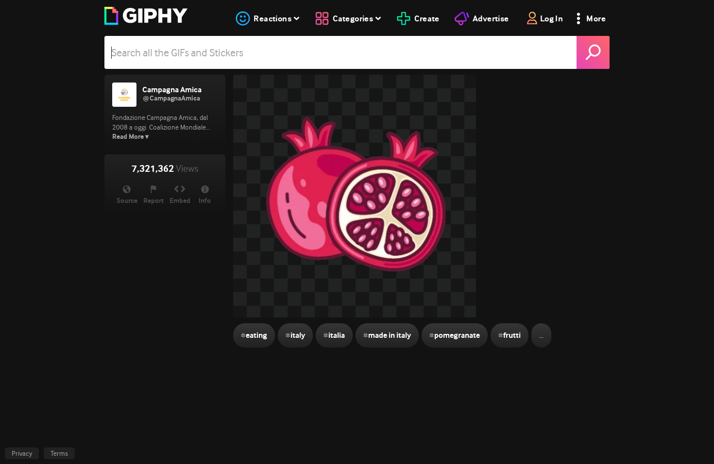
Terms (59, 453)
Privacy (22, 453)
